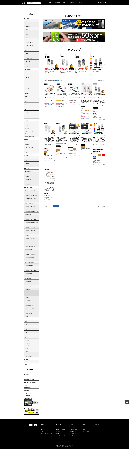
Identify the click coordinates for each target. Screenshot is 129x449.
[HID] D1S (27, 174)
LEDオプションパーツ (29, 353)
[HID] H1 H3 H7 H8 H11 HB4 (30, 243)
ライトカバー (27, 64)
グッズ (42, 438)
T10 (25, 101)
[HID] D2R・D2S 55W (29, 182)
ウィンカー (43, 429)
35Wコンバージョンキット (29, 203)
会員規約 (83, 429)
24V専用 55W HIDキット (29, 268)
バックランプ (27, 335)
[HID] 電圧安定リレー (29, 300)
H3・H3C (26, 74)
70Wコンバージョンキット (29, 225)
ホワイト (27, 37)
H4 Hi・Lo (27, 77)
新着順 (61, 80)
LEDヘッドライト (28, 321)
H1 (25, 72)
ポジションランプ (44, 435)
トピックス (26, 385)
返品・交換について (74, 431)
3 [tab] (74, 30)
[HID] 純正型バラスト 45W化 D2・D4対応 (31, 192)
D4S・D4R (26, 117)
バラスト (26, 152)
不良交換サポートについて (29, 398)
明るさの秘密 (27, 377)
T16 (25, 104)
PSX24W (26, 93)
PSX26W (26, 96)
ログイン (100, 2)
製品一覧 (50, 2)
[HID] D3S (27, 176)
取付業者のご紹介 (27, 387)
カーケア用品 (43, 436)
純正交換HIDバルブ (28, 171)
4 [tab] (75, 30)
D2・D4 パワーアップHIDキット (30, 190)
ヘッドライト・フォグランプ (29, 141)
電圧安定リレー (28, 53)
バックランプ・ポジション (29, 42)
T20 (25, 107)
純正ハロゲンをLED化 (29, 23)
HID (26, 332)
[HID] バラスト (28, 289)
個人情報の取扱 (84, 427)
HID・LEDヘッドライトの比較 (30, 382)
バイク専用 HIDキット (28, 278)
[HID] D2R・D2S (28, 179)
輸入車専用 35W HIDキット (29, 235)
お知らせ (72, 435)
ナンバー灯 (27, 345)
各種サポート (79, 2)
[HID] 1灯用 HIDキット (29, 281)
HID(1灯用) (27, 163)
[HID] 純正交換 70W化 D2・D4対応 (31, 200)
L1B (25, 98)
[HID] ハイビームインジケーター (30, 308)
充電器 (26, 361)
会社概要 (97, 426)
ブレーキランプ (27, 343)
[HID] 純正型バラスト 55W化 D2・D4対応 (31, 195)
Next (103, 25)
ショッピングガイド (74, 426)
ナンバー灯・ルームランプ (29, 47)
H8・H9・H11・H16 (28, 82)
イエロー (27, 34)
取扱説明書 (26, 390)
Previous (44, 25)
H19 (25, 85)
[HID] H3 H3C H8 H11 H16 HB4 (30, 265)
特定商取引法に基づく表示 (86, 426)
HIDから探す (26, 168)
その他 (25, 364)
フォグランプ (27, 29)
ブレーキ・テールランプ (29, 45)
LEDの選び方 (27, 374)
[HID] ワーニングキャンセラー (30, 310)
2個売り (27, 294)
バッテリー (26, 359)
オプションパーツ (28, 50)
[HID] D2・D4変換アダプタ (29, 305)
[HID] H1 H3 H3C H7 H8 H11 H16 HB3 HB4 (32, 211)
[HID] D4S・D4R (28, 184)
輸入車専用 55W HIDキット (29, 249)
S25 (25, 109)
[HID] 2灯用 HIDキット (29, 284)
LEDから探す (27, 18)
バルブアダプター (28, 61)
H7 (25, 80)
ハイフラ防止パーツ (28, 66)
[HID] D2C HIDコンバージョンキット (31, 246)
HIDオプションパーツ (28, 286)
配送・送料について (74, 427)
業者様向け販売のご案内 (29, 379)
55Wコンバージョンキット (29, 214)
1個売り (27, 292)
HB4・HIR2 (27, 90)
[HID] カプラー (28, 316)
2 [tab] (73, 30)
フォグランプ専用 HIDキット (30, 262)
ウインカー (27, 39)
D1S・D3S (26, 112)
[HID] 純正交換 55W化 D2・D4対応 (31, 198)
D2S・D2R (26, 115)
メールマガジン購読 (85, 431)
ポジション (27, 144)
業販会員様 (72, 2)
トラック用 (26, 120)
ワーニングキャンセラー (29, 58)
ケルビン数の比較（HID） (29, 393)
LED (26, 160)
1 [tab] (72, 30)
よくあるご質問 (73, 433)
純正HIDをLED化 (28, 26)
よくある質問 (27, 395)
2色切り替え (27, 31)
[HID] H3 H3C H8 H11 (29, 273)
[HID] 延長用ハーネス (29, 302)
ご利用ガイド (65, 2)
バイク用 (26, 155)
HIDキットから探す (28, 187)
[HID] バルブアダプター (29, 313)
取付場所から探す (27, 319)
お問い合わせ (97, 427)
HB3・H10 (27, 88)
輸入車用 (26, 139)
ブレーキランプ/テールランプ (46, 433)
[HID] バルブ (27, 297)
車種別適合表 (57, 2)
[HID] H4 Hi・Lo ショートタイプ (30, 206)
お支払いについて (73, 429)
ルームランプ (27, 348)
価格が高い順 (50, 80)
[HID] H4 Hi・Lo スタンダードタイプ (31, 208)
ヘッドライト (27, 21)
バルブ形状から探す (28, 69)
